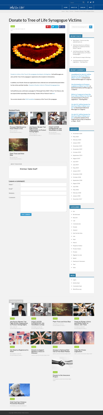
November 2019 (77, 149)
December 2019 (77, 146)
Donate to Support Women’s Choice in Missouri (37, 351)
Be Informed (76, 214)
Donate (71, 11)
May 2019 (76, 168)
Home (65, 7)
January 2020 (76, 143)
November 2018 (77, 174)
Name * (11, 184)
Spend (74, 258)
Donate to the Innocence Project (61, 376)
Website (11, 193)
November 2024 (77, 133)
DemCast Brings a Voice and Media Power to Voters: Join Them (82, 323)
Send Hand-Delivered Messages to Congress (81, 78)
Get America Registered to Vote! (19, 350)
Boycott (75, 217)
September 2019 (77, 155)
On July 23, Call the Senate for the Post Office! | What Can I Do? (80, 106)
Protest (75, 252)
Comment (12, 197)
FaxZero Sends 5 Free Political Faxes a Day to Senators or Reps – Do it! (81, 119)
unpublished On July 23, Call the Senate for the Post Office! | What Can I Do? (81, 76)
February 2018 (77, 193)
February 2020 (77, 139)
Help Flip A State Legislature (80, 350)
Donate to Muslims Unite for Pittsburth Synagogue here (44, 85)
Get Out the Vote (77, 233)
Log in (74, 280)
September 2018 (77, 180)
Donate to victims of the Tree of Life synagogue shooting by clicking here (31, 74)
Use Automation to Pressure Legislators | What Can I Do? (80, 85)
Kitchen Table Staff (16, 28)
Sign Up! (82, 7)
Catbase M (23, 405)
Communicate (77, 224)
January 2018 (76, 196)
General (75, 230)
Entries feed (76, 283)
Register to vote (77, 255)
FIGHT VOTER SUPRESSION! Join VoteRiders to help (55, 128)
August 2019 (76, 158)
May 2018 (76, 189)
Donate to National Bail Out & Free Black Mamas (61, 350)
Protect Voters (77, 248)
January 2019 (76, 171)
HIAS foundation (29, 99)
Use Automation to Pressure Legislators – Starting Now (80, 61)
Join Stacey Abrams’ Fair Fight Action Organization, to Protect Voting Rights (37, 129)
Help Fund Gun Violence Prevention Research (18, 402)
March (75, 242)
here (53, 93)
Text (74, 264)
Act (74, 211)
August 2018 (76, 183)
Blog (90, 7)
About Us (74, 7)
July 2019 (75, 161)
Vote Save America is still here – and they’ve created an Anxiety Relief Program (81, 46)
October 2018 (77, 177)
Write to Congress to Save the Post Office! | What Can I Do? (81, 95)
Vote (74, 267)
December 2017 (77, 199)
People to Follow (77, 245)
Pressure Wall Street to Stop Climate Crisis (18, 127)
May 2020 (76, 136)
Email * (11, 189)
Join (74, 236)
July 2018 (75, 186)
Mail (74, 239)
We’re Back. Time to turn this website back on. (81, 41)
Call (74, 220)
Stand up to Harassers (79, 261)
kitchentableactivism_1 (16, 132)
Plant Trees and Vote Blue (17, 154)
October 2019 (77, 152)
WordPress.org (77, 289)
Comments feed (77, 286)
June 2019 (76, 164)
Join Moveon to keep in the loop (81, 57)
